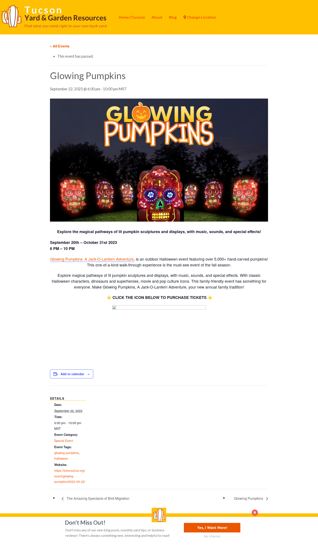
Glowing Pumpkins (249, 498)
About (156, 17)
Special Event (63, 440)
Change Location (201, 17)
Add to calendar (72, 374)
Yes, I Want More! (212, 527)
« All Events (59, 46)
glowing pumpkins (66, 453)
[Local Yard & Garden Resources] (54, 16)
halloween (61, 458)
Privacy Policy (29, 524)
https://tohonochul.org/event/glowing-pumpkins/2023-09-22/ (69, 476)
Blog (173, 17)
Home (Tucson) (132, 17)
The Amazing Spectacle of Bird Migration (97, 498)
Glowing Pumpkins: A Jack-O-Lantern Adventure (92, 259)
